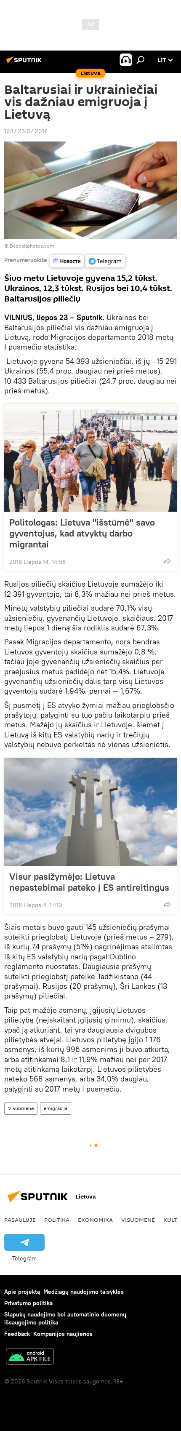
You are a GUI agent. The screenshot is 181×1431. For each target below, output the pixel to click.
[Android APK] (30, 1357)
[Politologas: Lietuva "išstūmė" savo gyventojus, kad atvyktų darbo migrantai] (90, 458)
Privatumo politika (28, 1303)
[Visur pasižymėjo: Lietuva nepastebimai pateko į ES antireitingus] (90, 812)
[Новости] (67, 261)
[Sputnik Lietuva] (25, 63)
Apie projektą (22, 1291)
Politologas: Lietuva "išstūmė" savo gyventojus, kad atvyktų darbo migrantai (82, 533)
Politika (56, 1219)
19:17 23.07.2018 (26, 131)
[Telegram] (105, 261)
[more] (167, 561)
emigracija (55, 1108)
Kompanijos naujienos (63, 1334)
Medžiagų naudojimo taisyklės (83, 1291)
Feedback (17, 1334)
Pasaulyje (20, 1219)
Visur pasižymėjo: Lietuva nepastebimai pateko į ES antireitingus (89, 882)
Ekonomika (95, 1219)
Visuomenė (21, 1108)
